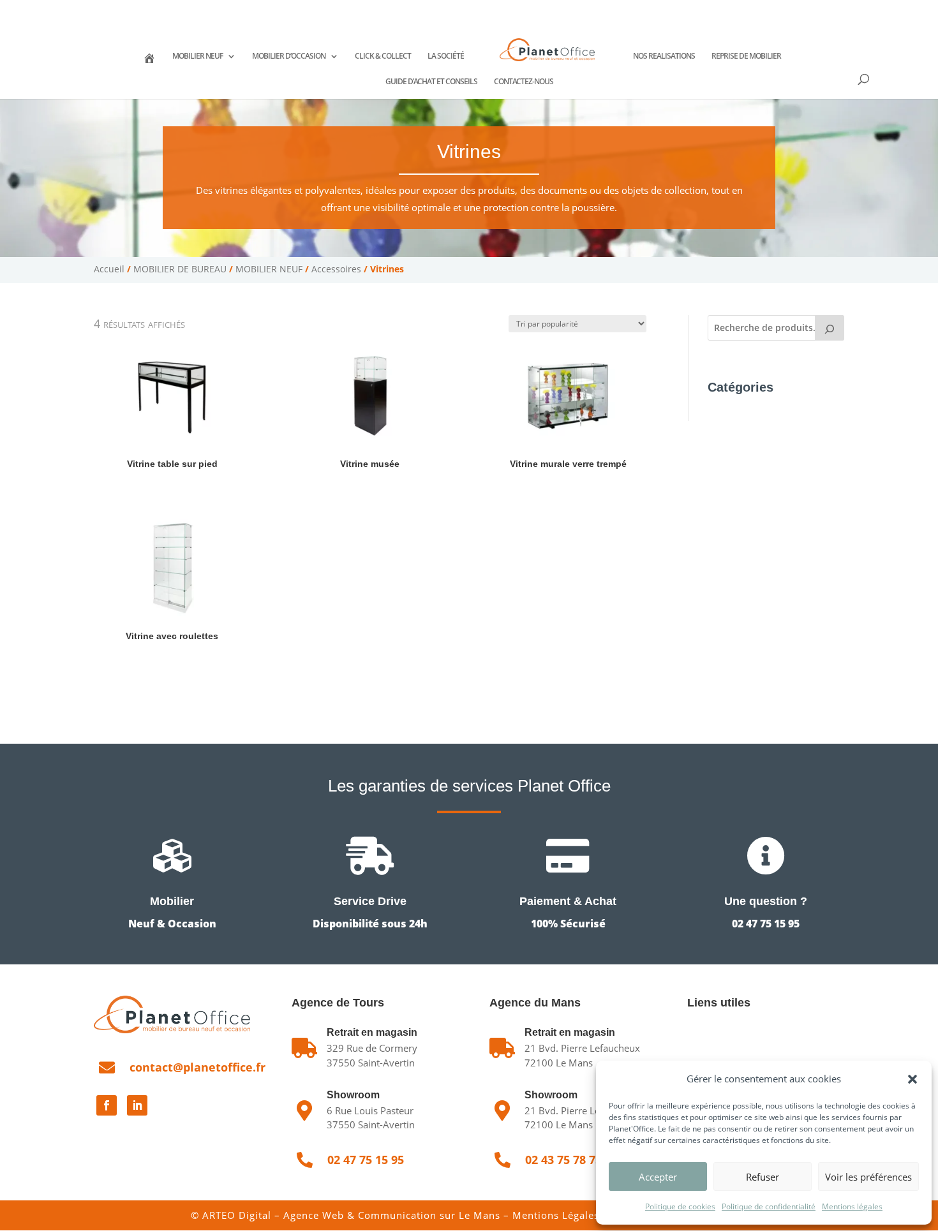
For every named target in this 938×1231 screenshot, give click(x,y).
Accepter (658, 1176)
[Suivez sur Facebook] (106, 1105)
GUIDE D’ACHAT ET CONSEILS (431, 82)
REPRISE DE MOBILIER (746, 56)
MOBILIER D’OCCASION (288, 56)
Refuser (762, 1176)
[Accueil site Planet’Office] (149, 64)
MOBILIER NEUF (197, 56)
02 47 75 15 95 (140, 9)
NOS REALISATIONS (664, 56)
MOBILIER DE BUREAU (180, 269)
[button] (912, 1079)
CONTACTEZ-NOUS (523, 82)
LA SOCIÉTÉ (446, 56)
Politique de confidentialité (768, 1206)
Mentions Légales (555, 1215)
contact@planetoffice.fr (197, 1067)
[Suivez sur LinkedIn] (137, 1105)
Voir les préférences (868, 1176)
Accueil (109, 269)
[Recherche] (829, 328)
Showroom (353, 1094)
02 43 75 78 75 (222, 9)
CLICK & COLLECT (383, 56)
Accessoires (336, 269)
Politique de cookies (680, 1206)
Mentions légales (852, 1206)
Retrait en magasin (570, 1032)
